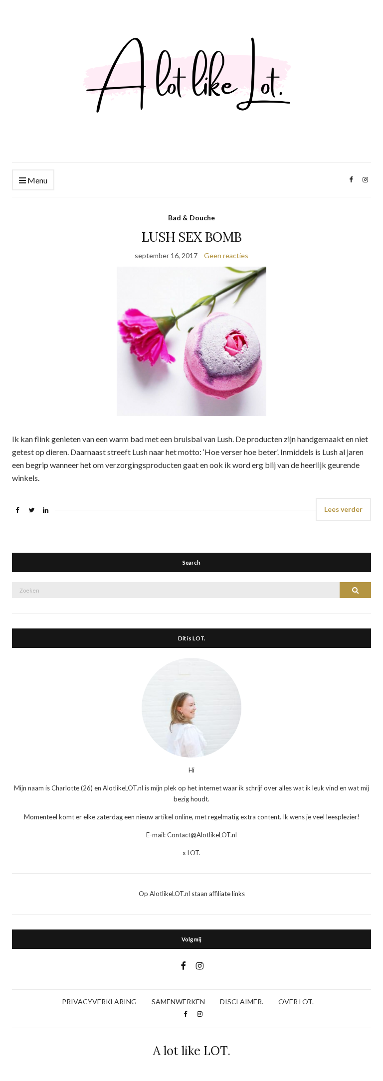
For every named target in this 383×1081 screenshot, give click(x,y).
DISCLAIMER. (241, 1001)
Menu (36, 180)
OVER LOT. (296, 1001)
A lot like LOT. (191, 1051)
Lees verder (343, 509)
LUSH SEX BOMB (192, 237)
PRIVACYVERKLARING (99, 1001)
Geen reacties (226, 255)
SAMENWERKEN (178, 1001)
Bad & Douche (191, 217)
